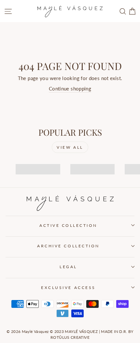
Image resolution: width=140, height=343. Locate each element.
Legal (68, 266)
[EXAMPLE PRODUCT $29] (35, 163)
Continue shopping (70, 88)
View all (70, 147)
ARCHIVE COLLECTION (68, 245)
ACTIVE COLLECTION (68, 225)
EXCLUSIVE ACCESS (68, 287)
